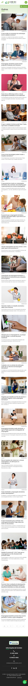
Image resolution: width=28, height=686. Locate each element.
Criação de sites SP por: (11, 677)
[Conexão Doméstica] (10, 2)
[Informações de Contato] (26, 2)
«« (4, 626)
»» (23, 626)
